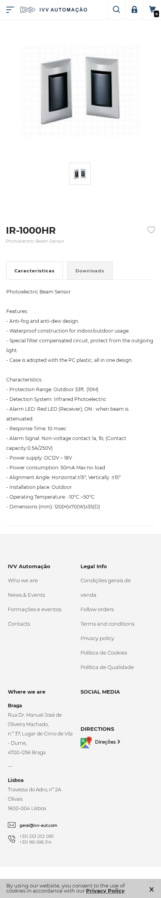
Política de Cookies (103, 652)
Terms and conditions (107, 624)
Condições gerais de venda (105, 587)
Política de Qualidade (107, 667)
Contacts (19, 624)
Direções (105, 742)
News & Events (26, 595)
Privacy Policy (105, 890)
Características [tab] (34, 271)
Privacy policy (97, 638)
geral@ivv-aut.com (38, 825)
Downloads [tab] (89, 271)
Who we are (23, 580)
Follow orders (97, 609)
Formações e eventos (34, 609)
